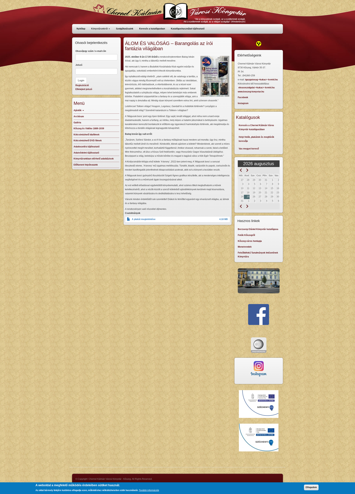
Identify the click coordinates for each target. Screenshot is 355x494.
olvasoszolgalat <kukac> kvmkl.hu (256, 87)
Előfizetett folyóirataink (86, 164)
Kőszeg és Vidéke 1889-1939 (89, 128)
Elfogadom (311, 487)
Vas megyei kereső (249, 148)
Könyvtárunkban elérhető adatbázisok (94, 158)
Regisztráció (82, 85)
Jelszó (78, 65)
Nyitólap (81, 28)
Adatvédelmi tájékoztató (86, 152)
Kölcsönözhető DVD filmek (88, 140)
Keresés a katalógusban (152, 28)
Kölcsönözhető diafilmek (86, 134)
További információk (149, 490)
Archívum (79, 116)
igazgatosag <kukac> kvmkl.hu (261, 79)
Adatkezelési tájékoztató (86, 146)
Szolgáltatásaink (124, 28)
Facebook (243, 97)
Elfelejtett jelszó (83, 89)
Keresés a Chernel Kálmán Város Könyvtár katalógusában (256, 127)
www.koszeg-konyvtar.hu (251, 91)
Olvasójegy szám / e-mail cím (90, 51)
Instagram (243, 103)
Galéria (77, 122)
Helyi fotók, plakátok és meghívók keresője (256, 139)
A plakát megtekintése (143, 219)
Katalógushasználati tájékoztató (187, 28)
